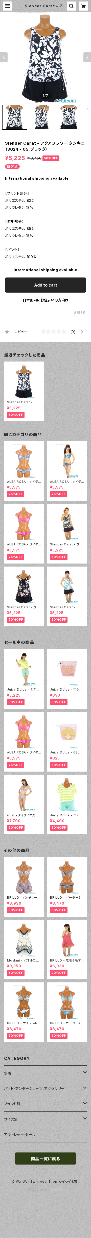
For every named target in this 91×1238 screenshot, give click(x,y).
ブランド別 (12, 1104)
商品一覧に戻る (45, 1158)
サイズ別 (11, 1119)
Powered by (40, 1189)
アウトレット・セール (20, 1134)
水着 (8, 1073)
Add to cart (45, 285)
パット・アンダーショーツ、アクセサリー (34, 1088)
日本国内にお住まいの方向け (45, 300)
